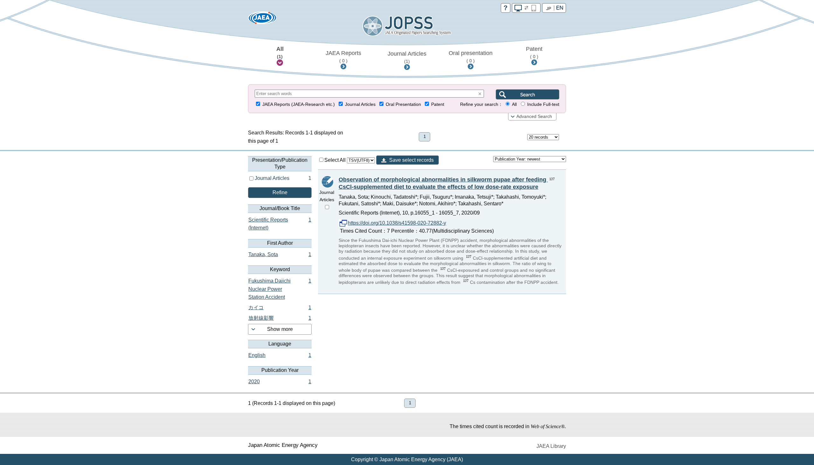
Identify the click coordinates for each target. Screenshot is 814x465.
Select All (335, 160)
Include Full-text (543, 104)
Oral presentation (471, 56)
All (280, 52)
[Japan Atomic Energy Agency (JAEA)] (262, 20)
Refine (279, 192)
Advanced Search (534, 116)
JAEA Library (551, 446)
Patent (534, 52)
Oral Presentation (403, 104)
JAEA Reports (343, 56)
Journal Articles (407, 57)
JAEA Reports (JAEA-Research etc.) (298, 104)
